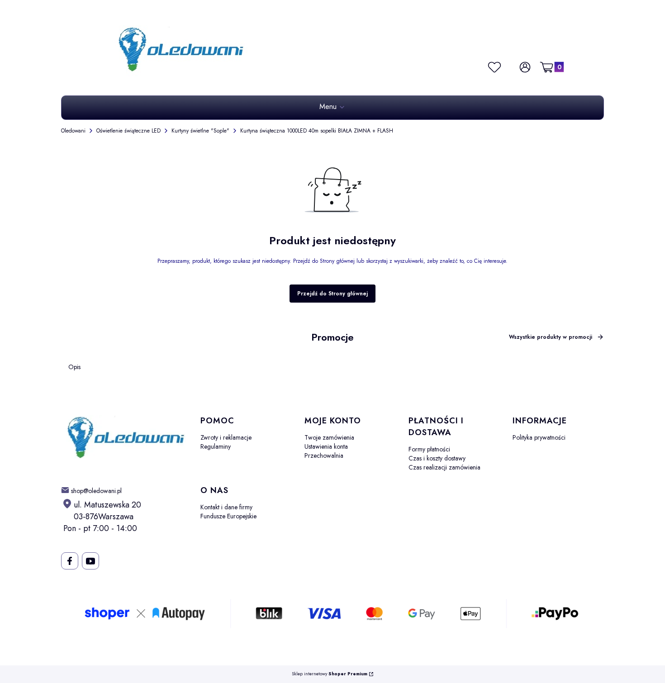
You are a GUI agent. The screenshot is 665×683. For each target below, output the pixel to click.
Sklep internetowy (329, 674)
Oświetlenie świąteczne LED (128, 131)
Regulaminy (215, 446)
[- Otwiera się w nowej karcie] (69, 561)
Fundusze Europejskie (228, 516)
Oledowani (73, 131)
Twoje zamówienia (329, 437)
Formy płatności (429, 449)
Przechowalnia (323, 455)
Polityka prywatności (539, 437)
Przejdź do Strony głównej (332, 293)
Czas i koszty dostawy (437, 458)
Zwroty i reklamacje (226, 437)
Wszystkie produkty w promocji (550, 337)
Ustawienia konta (326, 446)
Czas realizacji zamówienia (444, 467)
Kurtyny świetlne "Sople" (200, 131)
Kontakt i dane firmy (226, 507)
